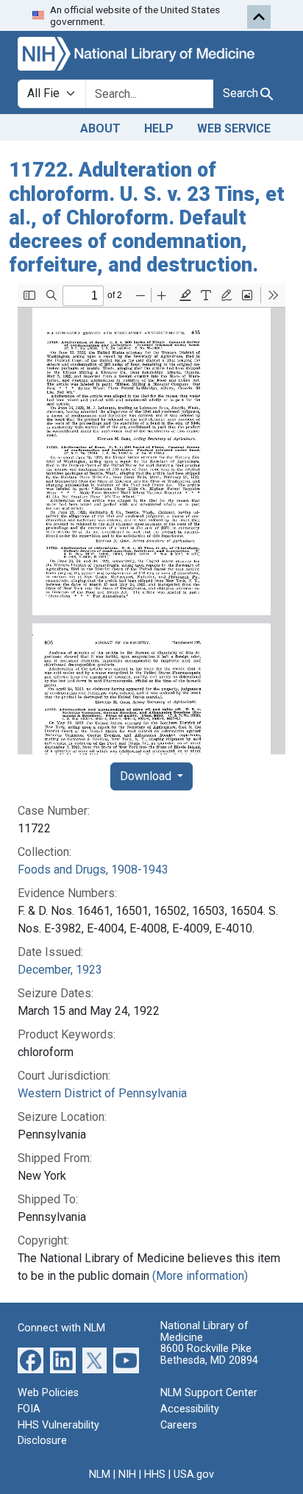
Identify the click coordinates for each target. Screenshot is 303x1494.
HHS (154, 1474)
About (100, 128)
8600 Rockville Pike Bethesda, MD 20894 (209, 1354)
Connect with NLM (61, 1328)
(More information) (200, 1276)
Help (159, 128)
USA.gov (194, 1474)
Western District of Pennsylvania (102, 1093)
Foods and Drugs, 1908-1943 (93, 870)
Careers (178, 1425)
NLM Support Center (208, 1393)
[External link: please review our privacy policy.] (30, 1360)
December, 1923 (60, 970)
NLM (99, 1474)
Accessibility (189, 1409)
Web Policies (48, 1393)
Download (147, 776)
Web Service (234, 128)
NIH (127, 1474)
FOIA (29, 1409)
